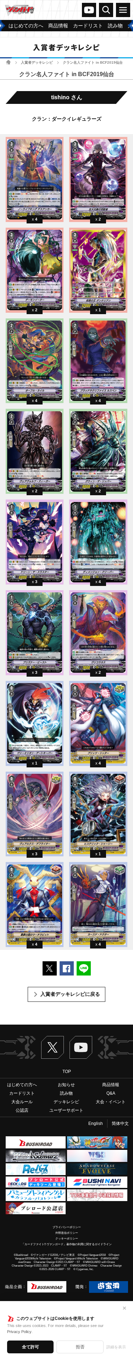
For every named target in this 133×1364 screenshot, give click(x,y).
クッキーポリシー (66, 1238)
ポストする (50, 968)
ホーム (8, 62)
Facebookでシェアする (67, 968)
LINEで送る (84, 968)
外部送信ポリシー (66, 1233)
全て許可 (30, 1346)
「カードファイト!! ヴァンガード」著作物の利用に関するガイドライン (67, 1244)
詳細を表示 (116, 1347)
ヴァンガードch (89, 10)
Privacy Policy (19, 1331)
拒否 (80, 1346)
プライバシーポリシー (66, 1227)
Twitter (52, 1047)
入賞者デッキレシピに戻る (70, 994)
